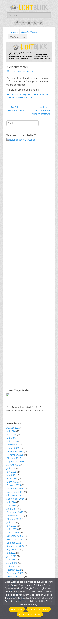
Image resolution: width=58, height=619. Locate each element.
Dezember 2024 (14, 488)
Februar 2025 (13, 485)
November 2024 (15, 491)
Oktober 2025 (13, 458)
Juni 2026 (11, 434)
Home (14, 32)
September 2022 (15, 546)
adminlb (29, 71)
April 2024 (11, 508)
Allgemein (27, 94)
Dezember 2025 (14, 451)
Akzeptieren (16, 609)
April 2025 (11, 478)
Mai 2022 (11, 559)
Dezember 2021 (14, 573)
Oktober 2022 (13, 542)
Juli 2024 (11, 502)
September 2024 (15, 498)
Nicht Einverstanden (38, 609)
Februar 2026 (13, 444)
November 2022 (15, 539)
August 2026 (13, 427)
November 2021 (15, 576)
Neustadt (28, 97)
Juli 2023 (11, 522)
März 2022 (12, 566)
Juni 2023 (11, 525)
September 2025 (15, 461)
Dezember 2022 (14, 535)
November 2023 (15, 515)
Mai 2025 (11, 475)
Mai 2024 (11, 505)
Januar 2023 (12, 532)
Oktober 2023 (13, 519)
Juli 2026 (11, 431)
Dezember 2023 (14, 512)
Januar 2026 (12, 448)
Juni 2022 (11, 556)
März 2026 (12, 441)
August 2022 (13, 549)
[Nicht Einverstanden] (54, 598)
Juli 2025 (11, 468)
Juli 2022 (11, 552)
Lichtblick (19, 97)
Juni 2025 (11, 471)
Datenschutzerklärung (29, 614)
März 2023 (12, 529)
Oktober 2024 (13, 495)
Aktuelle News (29, 32)
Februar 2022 (13, 569)
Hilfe (39, 94)
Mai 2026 (11, 437)
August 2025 (13, 464)
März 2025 (12, 481)
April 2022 (11, 562)
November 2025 (15, 454)
